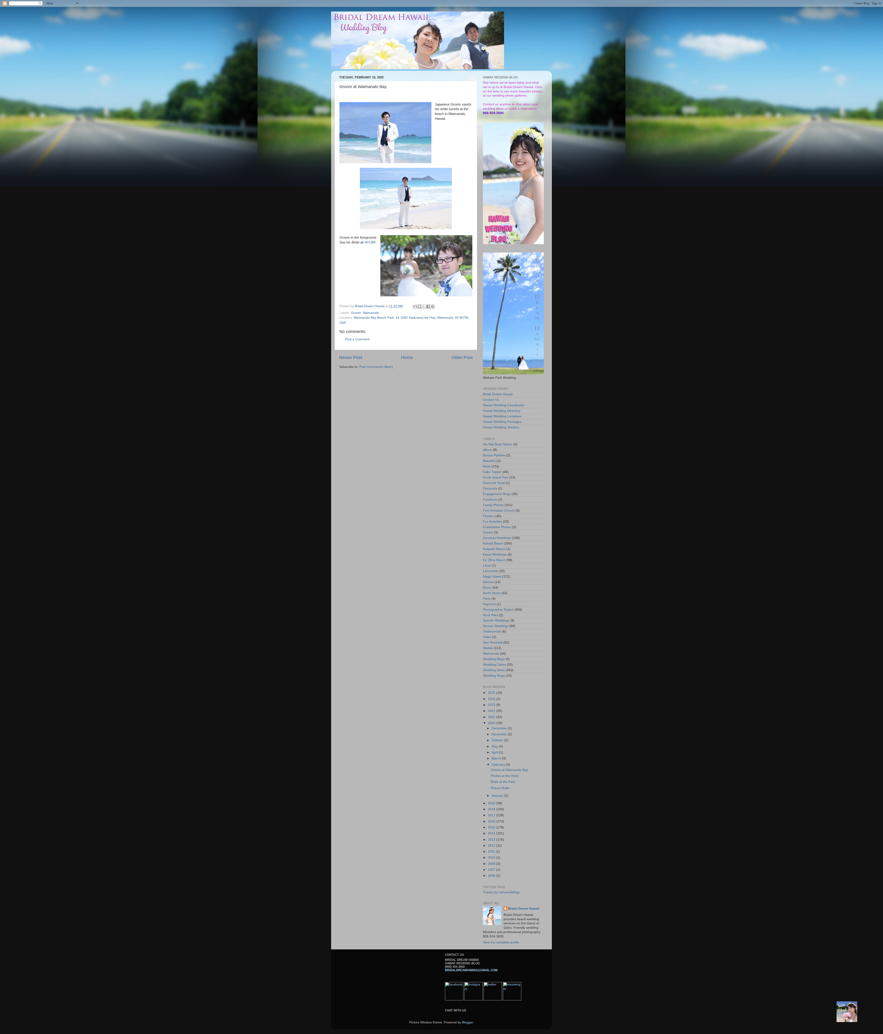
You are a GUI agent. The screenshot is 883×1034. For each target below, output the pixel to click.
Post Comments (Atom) (376, 367)
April (495, 752)
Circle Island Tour (495, 477)
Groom (356, 313)
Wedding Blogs (494, 659)
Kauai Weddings (495, 554)
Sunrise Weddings (496, 620)
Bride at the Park (503, 782)
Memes (488, 582)
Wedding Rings (494, 675)
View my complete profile (501, 942)
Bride (486, 466)
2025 (492, 692)
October (498, 740)
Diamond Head (494, 483)
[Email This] (415, 306)
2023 (492, 705)
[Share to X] (423, 306)
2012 (492, 845)
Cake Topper (492, 472)
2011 (492, 851)
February (499, 764)
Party (486, 598)
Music (487, 587)
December (500, 728)
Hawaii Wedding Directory (501, 410)
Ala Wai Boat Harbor (497, 444)
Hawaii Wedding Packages (502, 422)
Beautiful (489, 461)
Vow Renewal (492, 642)
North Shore (492, 593)
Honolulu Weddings (497, 538)
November (500, 734)
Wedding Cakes (494, 664)
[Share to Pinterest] (432, 306)
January (498, 795)
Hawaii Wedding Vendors (501, 427)
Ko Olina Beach (494, 560)
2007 (492, 869)
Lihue (487, 565)
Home (407, 357)
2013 (492, 839)
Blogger (467, 1022)
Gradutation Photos (497, 527)
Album (487, 450)
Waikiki (488, 648)
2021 (492, 717)
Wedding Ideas (494, 670)
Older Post (462, 357)
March (497, 758)
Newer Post (350, 357)
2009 (492, 863)
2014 (492, 833)
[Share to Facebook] (428, 306)
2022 (492, 711)
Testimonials (492, 631)
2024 (492, 699)
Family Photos (493, 505)
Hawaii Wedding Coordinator (504, 405)
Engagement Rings (497, 494)
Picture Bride (500, 788)
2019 (492, 803)
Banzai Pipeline (494, 455)
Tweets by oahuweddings (501, 892)
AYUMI (370, 242)
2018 (492, 809)
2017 (492, 815)
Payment (489, 604)
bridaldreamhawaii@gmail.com (471, 970)
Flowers (488, 516)
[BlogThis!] (419, 306)
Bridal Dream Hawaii (498, 394)
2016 (492, 821)
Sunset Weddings (495, 626)
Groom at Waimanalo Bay (509, 770)
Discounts (490, 488)
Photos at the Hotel (505, 776)
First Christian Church (499, 510)
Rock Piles (490, 615)
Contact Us (491, 399)
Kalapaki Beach (494, 549)
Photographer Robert (498, 609)
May (495, 746)
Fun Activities (492, 521)
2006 (492, 875)
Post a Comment (357, 339)
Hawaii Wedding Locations (502, 416)
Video (487, 637)
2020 (492, 723)
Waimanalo (371, 313)
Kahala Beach (493, 543)
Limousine (490, 571)
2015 (492, 827)
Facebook (490, 499)
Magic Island (492, 576)
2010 (492, 857)
